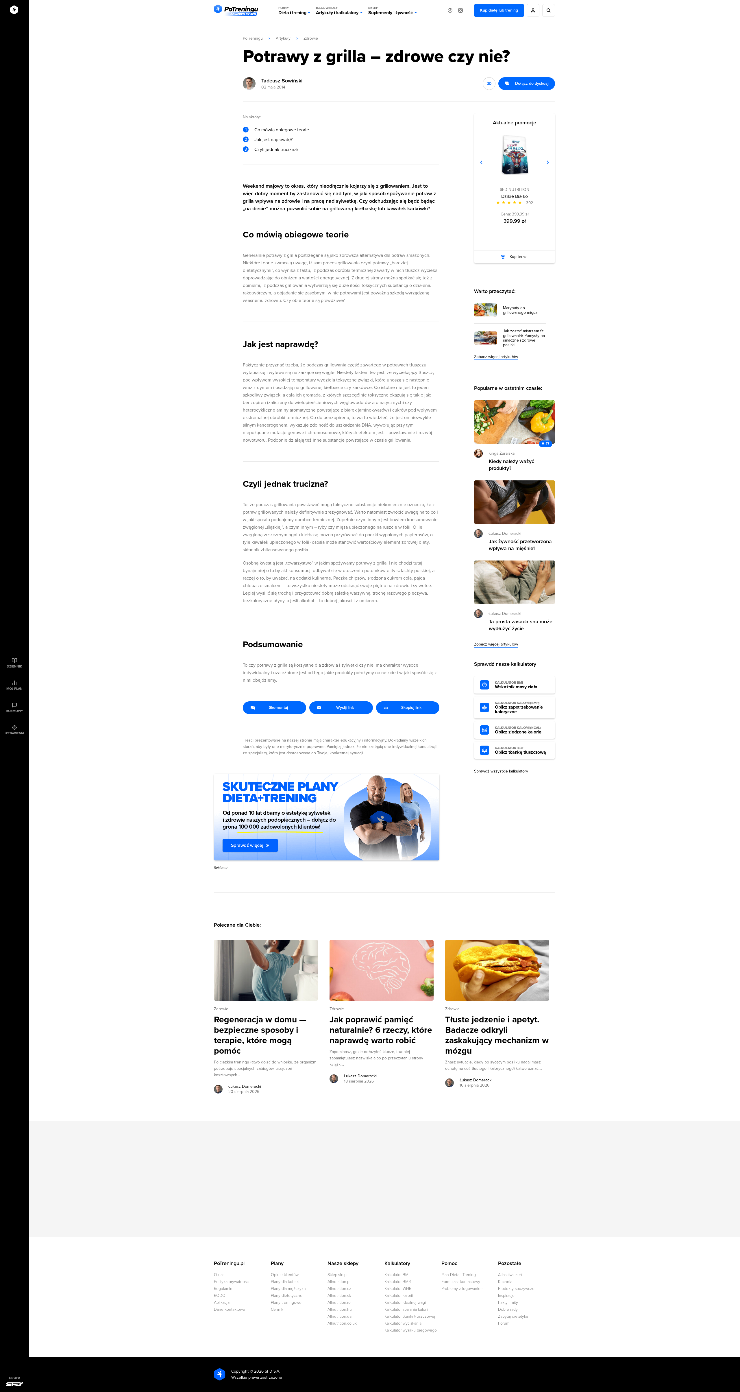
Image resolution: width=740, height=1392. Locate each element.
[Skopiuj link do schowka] (489, 83)
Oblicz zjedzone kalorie (518, 730)
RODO (219, 1295)
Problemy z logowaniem (462, 1288)
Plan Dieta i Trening (458, 1274)
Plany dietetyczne (286, 1295)
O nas (219, 1274)
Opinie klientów (285, 1274)
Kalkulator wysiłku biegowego (410, 1330)
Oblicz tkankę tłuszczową (520, 750)
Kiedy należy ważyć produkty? (511, 464)
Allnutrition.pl (339, 1281)
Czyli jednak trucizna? (276, 149)
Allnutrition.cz (339, 1288)
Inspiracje (506, 1295)
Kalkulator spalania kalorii (406, 1309)
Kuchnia (505, 1281)
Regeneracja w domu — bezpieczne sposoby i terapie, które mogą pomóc (260, 1035)
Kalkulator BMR (397, 1281)
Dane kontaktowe (229, 1309)
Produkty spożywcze (516, 1288)
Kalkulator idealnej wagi (405, 1302)
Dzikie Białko (514, 196)
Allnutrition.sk (339, 1295)
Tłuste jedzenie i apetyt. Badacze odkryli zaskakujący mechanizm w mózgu (497, 1035)
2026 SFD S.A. (267, 1371)
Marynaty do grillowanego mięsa (520, 310)
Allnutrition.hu (340, 1309)
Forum (503, 1323)
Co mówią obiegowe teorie (281, 130)
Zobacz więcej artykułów (496, 356)
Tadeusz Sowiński (281, 81)
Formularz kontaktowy (460, 1281)
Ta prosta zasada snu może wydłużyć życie (520, 625)
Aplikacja (222, 1302)
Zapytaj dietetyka (513, 1316)
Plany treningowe (286, 1302)
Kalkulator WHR (397, 1288)
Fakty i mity (508, 1302)
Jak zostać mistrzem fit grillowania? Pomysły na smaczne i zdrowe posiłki (524, 338)
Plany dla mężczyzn (288, 1288)
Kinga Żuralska (502, 453)
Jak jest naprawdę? (273, 140)
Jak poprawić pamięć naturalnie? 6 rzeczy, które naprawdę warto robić (381, 1030)
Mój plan (14, 689)
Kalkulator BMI (396, 1274)
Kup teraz (518, 256)
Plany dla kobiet (285, 1281)
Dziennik (14, 666)
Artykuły (283, 38)
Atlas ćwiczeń (510, 1274)
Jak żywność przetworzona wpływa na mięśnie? (520, 545)
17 (547, 443)
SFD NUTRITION (514, 189)
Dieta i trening (292, 10)
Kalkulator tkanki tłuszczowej (409, 1316)
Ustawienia (14, 733)
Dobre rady (508, 1309)
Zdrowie (311, 38)
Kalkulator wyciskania (402, 1323)
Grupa (14, 1378)
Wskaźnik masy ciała (516, 685)
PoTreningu (253, 38)
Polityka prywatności (231, 1281)
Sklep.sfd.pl (337, 1274)
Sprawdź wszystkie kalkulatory (501, 771)
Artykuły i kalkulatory (337, 10)
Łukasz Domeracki (244, 1086)
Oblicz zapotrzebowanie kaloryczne (519, 708)
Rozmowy (14, 711)
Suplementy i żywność (390, 10)
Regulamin (223, 1288)
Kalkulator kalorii (398, 1295)
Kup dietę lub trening (499, 10)
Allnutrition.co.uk (342, 1323)
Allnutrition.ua (340, 1316)
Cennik (277, 1309)
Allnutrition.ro (339, 1302)
